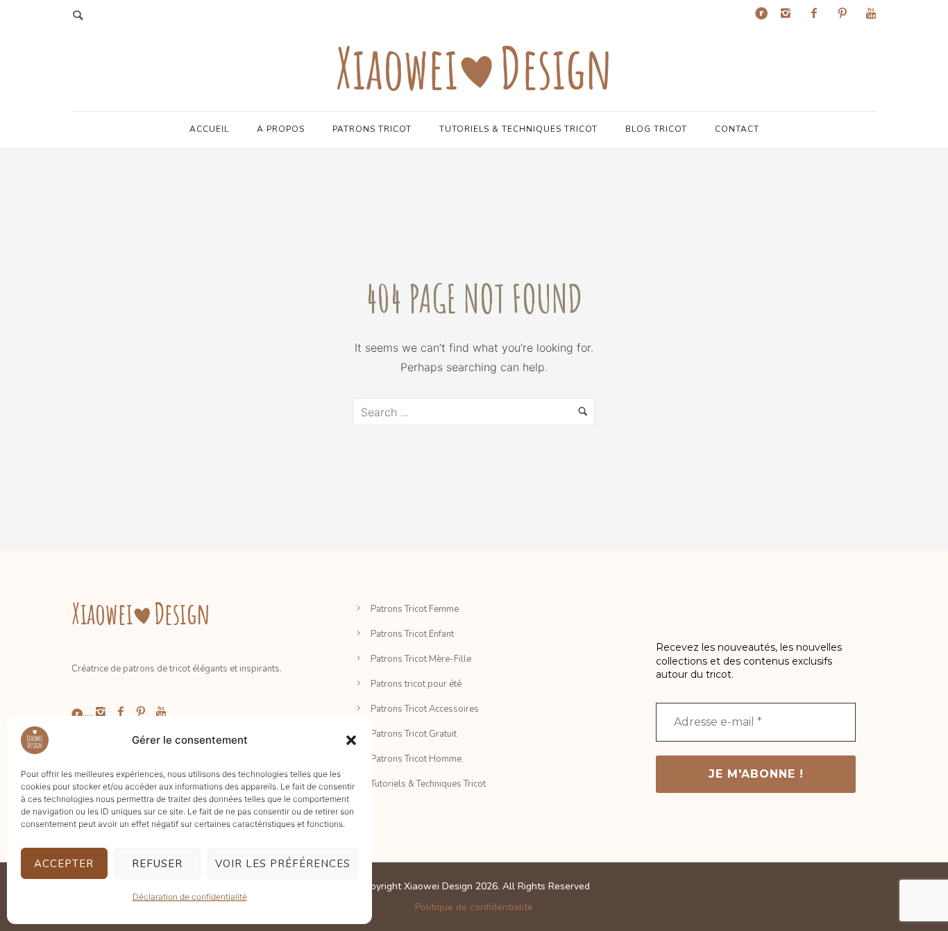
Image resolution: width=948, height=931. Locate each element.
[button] (351, 740)
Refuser (157, 864)
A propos (281, 129)
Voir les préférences (282, 864)
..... (88, 713)
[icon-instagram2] (789, 13)
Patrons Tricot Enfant (412, 634)
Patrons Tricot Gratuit (414, 734)
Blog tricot (656, 129)
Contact (737, 129)
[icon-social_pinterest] (846, 13)
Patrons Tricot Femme (415, 609)
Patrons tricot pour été (416, 684)
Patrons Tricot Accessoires (425, 709)
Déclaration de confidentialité (190, 896)
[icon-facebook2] (818, 13)
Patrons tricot (372, 129)
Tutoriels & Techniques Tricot (518, 129)
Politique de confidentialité (474, 907)
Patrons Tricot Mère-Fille (421, 659)
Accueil (209, 129)
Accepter (64, 864)
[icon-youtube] (871, 13)
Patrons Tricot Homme (416, 759)
